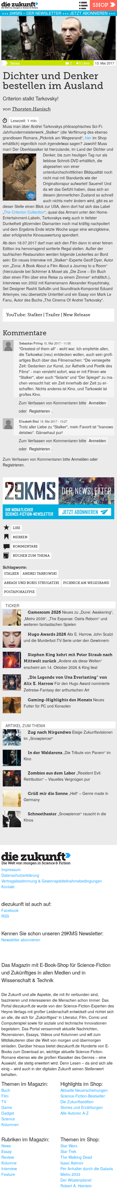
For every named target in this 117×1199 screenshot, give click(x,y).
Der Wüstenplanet (75, 1180)
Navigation (84, 5)
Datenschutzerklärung (20, 875)
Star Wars (68, 1145)
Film (5, 1096)
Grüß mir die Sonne (48, 794)
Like (16, 528)
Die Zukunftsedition (77, 1101)
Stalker (11, 574)
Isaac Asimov (71, 1163)
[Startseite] (18, 6)
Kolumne (9, 1163)
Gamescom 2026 (44, 612)
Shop (100, 5)
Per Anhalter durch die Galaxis (86, 1168)
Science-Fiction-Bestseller (82, 1096)
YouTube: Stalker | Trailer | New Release (48, 315)
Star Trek (68, 1151)
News (6, 1145)
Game (6, 1107)
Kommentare (25, 546)
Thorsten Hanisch (31, 109)
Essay (6, 1151)
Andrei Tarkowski (40, 574)
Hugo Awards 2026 (47, 634)
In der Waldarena (45, 753)
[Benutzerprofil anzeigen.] (8, 345)
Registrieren (39, 411)
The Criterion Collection (24, 212)
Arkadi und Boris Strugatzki (31, 583)
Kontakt (7, 886)
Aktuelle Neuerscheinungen (84, 1090)
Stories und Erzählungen (81, 1107)
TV (3, 1101)
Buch (5, 1090)
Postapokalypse (19, 592)
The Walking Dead (76, 1157)
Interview (9, 1168)
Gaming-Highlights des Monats (60, 700)
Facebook (10, 910)
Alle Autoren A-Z (74, 1113)
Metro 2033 (70, 1174)
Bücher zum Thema (31, 556)
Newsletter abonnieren (20, 939)
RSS (5, 916)
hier (88, 137)
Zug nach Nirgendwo (49, 732)
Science (8, 1118)
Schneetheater (42, 814)
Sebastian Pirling (30, 343)
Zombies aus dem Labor (51, 773)
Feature (8, 1174)
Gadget (7, 1113)
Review (7, 1157)
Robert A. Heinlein (76, 1185)
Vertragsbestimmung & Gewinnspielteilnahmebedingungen (51, 881)
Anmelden (97, 402)
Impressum (11, 869)
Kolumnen (10, 1124)
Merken (20, 537)
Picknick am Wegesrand (86, 583)
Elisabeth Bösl (29, 421)
